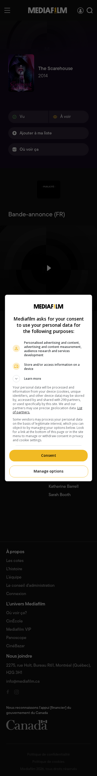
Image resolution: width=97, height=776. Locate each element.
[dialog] (48, 388)
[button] (49, 378)
